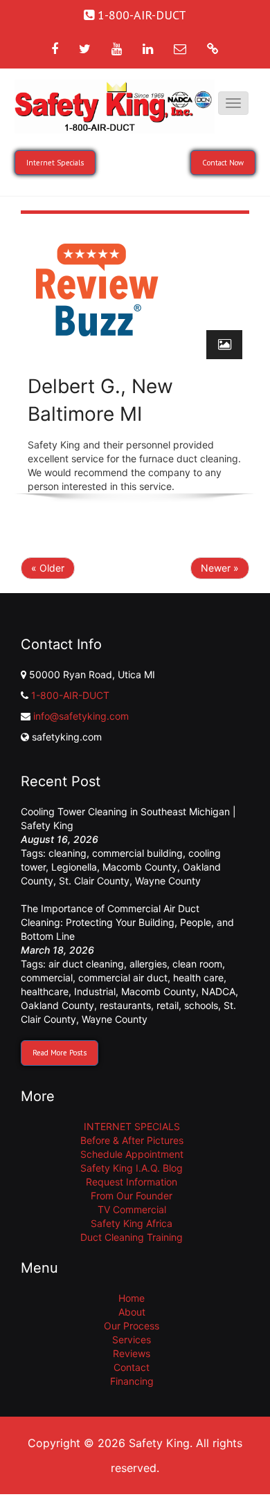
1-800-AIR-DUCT (70, 695)
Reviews (131, 1353)
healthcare (45, 991)
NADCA (218, 991)
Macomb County (139, 867)
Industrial (95, 991)
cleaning (67, 853)
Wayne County (168, 881)
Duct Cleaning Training (131, 1237)
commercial (47, 977)
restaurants (125, 1005)
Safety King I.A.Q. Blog (131, 1168)
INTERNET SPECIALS (132, 1126)
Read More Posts (60, 1052)
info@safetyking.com (81, 716)
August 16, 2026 (59, 839)
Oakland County (57, 1005)
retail (167, 1005)
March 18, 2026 (57, 950)
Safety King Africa (131, 1223)
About (131, 1312)
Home (131, 1298)
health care (198, 977)
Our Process (131, 1326)
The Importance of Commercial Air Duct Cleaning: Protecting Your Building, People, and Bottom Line (127, 922)
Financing (132, 1381)
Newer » (220, 568)
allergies (148, 964)
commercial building (137, 853)
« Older (47, 568)
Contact (132, 1367)
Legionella (74, 867)
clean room (197, 964)
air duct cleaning (86, 964)
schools (201, 1005)
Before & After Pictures (131, 1140)
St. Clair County (94, 881)
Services (131, 1339)
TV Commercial (132, 1209)
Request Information (131, 1182)
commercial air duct (123, 977)
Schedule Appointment (131, 1154)
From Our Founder (131, 1195)
